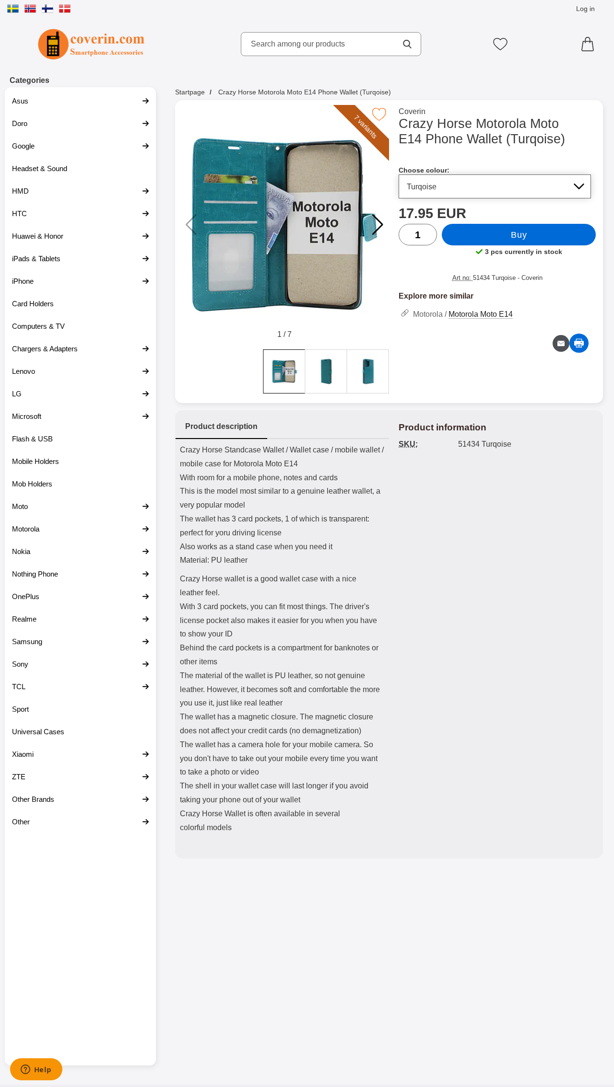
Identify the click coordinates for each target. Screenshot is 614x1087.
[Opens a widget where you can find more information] (36, 1070)
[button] (377, 224)
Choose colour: (424, 170)
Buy (519, 235)
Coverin (412, 111)
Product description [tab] (221, 426)
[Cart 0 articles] (590, 44)
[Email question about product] (561, 343)
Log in (585, 8)
